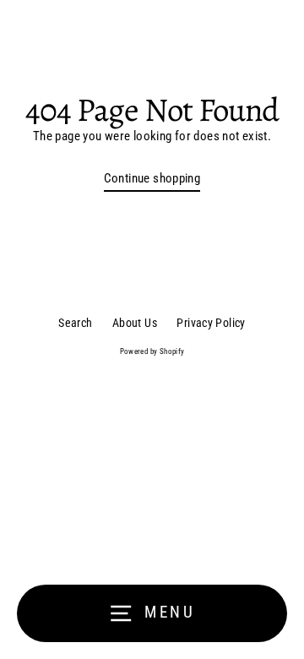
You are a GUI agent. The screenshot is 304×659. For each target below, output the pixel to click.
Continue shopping (152, 178)
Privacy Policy (210, 323)
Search (75, 323)
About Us (134, 323)
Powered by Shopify (152, 351)
